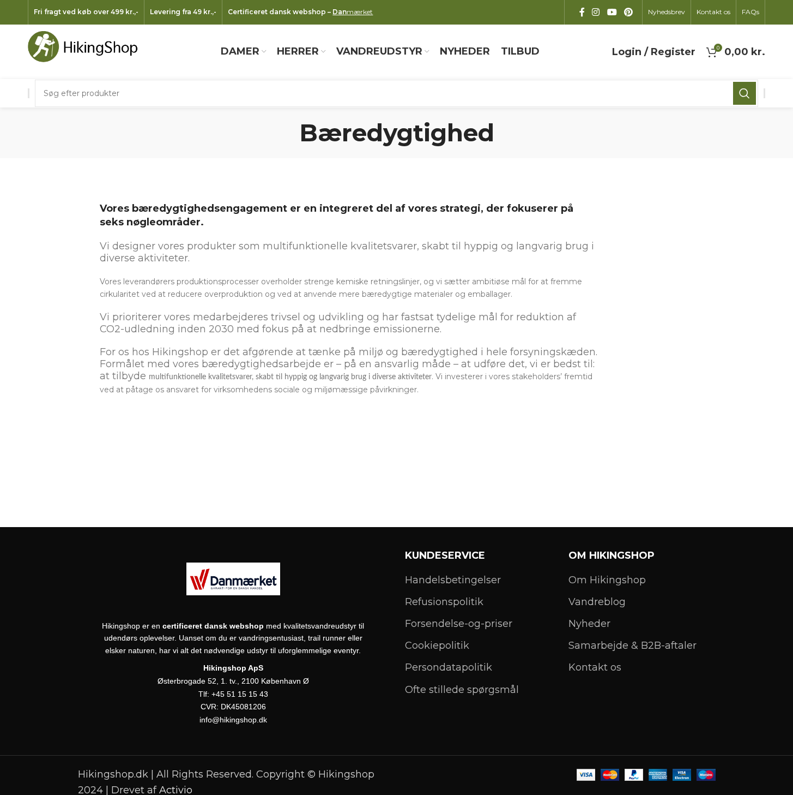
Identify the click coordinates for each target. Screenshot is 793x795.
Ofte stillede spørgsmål (462, 690)
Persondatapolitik (448, 667)
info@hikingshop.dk (233, 719)
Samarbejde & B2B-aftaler (632, 645)
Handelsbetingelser (453, 580)
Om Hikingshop (607, 580)
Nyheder (589, 624)
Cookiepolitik (437, 645)
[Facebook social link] (582, 12)
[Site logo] (88, 51)
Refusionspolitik (444, 602)
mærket (352, 12)
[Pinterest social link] (628, 12)
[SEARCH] (744, 93)
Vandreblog (597, 602)
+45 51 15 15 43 (239, 694)
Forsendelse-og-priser (458, 624)
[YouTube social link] (611, 12)
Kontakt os (594, 667)
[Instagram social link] (596, 12)
